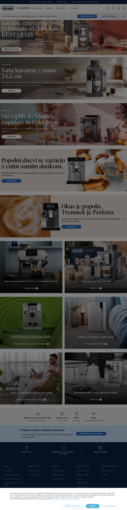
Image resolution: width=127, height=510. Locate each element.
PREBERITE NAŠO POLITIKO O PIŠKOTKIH (67, 499)
